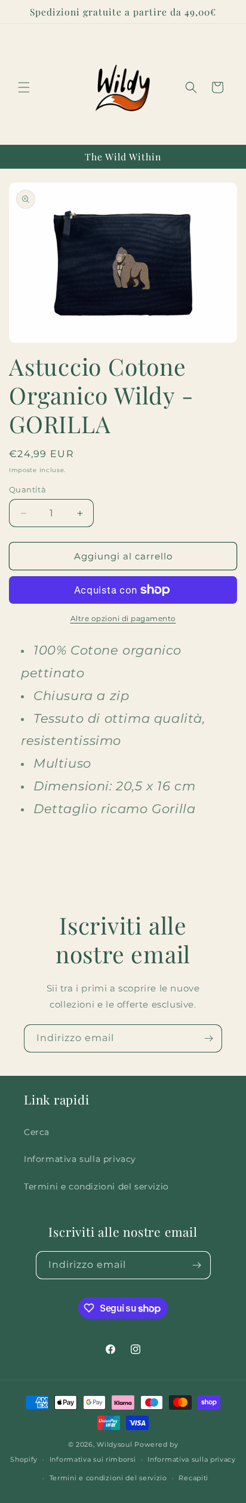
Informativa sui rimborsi (93, 1459)
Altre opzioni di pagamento (123, 618)
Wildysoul (114, 1444)
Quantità (27, 489)
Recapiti (193, 1478)
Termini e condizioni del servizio (96, 1186)
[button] (24, 87)
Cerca (37, 1132)
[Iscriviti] (208, 1038)
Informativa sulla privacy (80, 1159)
